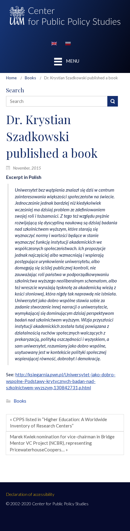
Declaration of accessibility (30, 494)
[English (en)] (54, 43)
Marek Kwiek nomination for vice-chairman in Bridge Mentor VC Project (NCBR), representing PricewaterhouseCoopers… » (62, 443)
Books (30, 77)
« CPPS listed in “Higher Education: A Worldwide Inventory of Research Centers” (58, 422)
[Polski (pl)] (68, 43)
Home (11, 77)
